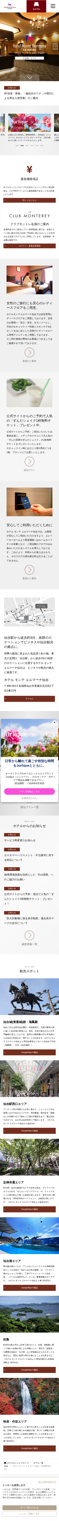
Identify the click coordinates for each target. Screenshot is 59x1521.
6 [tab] (41, 146)
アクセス (29, 699)
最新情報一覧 (29, 944)
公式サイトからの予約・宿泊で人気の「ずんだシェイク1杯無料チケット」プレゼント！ (29, 899)
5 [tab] (37, 146)
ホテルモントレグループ (18, 1463)
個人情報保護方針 (47, 1482)
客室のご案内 (29, 361)
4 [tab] (32, 146)
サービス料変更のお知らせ (20, 840)
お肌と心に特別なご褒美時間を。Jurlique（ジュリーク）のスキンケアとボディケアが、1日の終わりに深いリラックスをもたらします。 (29, 137)
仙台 (6, 1466)
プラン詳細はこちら (29, 791)
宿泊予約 (36, 9)
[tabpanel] (29, 128)
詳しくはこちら (29, 200)
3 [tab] (27, 146)
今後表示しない (29, 798)
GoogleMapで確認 (29, 1052)
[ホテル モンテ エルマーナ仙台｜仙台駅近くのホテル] (10, 6)
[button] (54, 723)
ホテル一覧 (38, 1463)
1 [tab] (17, 146)
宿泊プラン (29, 470)
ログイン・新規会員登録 (29, 246)
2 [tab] (22, 146)
